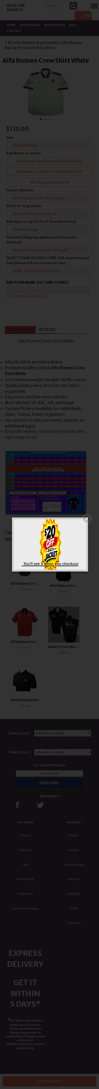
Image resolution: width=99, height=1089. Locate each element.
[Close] (86, 518)
